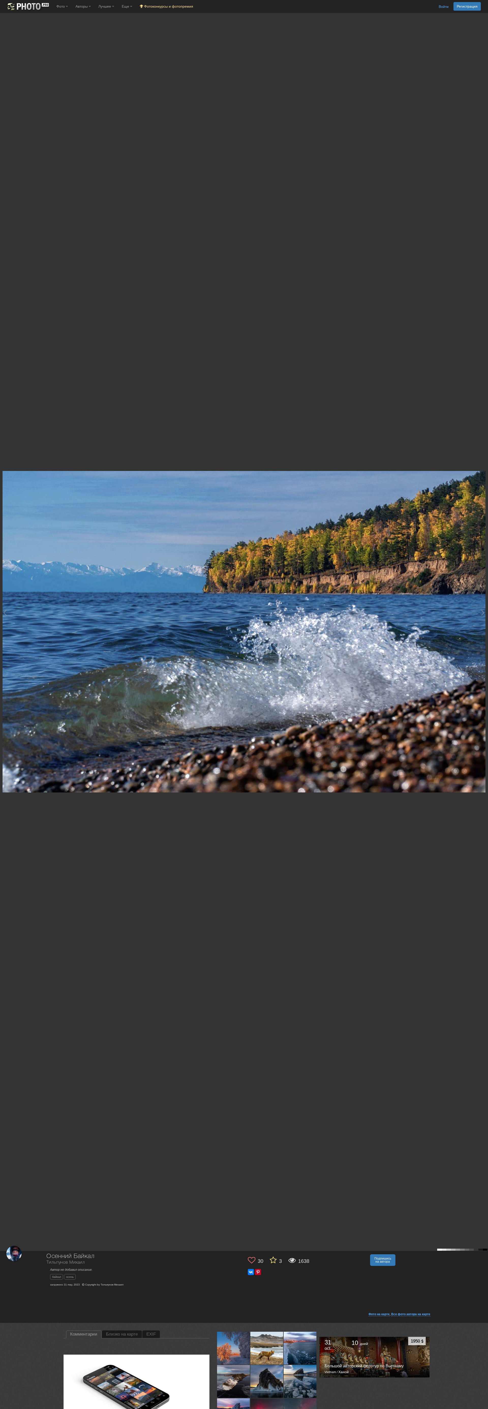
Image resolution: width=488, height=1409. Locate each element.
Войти (444, 6)
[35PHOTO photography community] (27, 6)
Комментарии (83, 1334)
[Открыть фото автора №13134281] (300, 1381)
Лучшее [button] (105, 6)
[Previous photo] (5, 612)
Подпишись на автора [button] (382, 1260)
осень (70, 1276)
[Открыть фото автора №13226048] (233, 1348)
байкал (56, 1276)
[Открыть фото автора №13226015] (266, 1348)
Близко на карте (122, 1334)
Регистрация (467, 6)
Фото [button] (61, 6)
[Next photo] (483, 612)
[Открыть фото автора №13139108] (300, 1348)
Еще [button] (126, 6)
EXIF (151, 1334)
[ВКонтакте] (251, 1272)
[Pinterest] (258, 1272)
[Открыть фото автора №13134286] (233, 1381)
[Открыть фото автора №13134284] (266, 1381)
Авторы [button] (82, 6)
